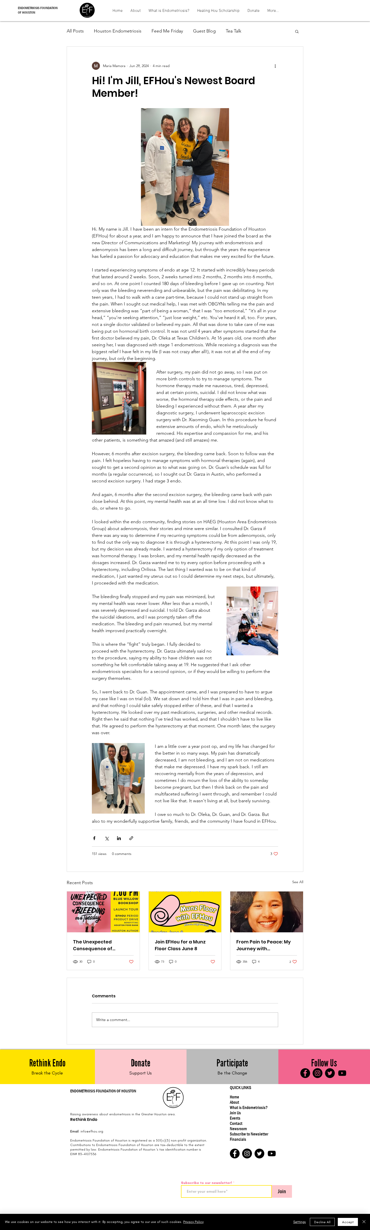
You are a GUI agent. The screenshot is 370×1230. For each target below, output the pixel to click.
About (234, 1102)
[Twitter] (330, 1073)
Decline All (322, 1222)
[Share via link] (131, 838)
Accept (348, 1222)
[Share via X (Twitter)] (106, 838)
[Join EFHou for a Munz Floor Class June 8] (185, 911)
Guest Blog (204, 31)
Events (235, 1118)
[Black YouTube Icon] (342, 1073)
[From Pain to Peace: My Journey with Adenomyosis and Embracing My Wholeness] (266, 911)
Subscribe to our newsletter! (206, 1183)
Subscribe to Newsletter (249, 1134)
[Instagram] (317, 1073)
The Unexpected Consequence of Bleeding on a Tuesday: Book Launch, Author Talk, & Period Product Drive (103, 945)
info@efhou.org (92, 1131)
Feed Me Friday (167, 31)
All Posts (75, 31)
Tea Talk (233, 31)
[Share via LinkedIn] (119, 838)
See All (297, 882)
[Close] (364, 1222)
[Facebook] (305, 1073)
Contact (236, 1123)
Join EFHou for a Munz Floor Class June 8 (180, 945)
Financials (238, 1139)
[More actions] (275, 66)
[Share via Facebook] (94, 838)
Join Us (235, 1113)
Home (234, 1097)
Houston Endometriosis (117, 31)
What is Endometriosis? (249, 1107)
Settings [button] (299, 1222)
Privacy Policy (193, 1222)
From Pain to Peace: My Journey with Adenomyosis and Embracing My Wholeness (266, 945)
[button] (296, 31)
